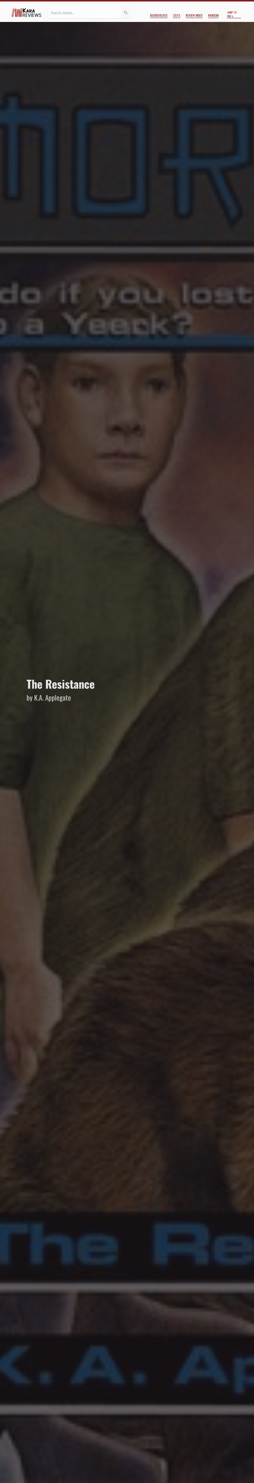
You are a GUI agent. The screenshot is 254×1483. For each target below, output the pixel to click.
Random (213, 15)
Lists (176, 15)
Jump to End (232, 14)
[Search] (125, 12)
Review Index (194, 15)
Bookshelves (159, 15)
